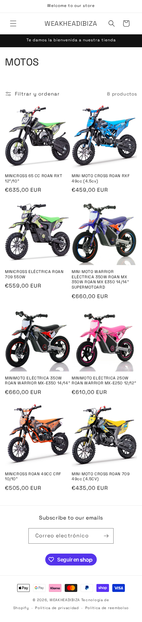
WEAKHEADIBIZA (65, 600)
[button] (13, 23)
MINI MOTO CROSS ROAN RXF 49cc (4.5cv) (100, 179)
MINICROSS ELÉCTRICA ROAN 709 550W (34, 274)
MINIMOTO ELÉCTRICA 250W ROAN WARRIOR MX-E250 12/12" (104, 381)
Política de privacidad (57, 607)
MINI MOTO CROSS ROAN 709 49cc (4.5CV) (100, 477)
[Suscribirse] (106, 536)
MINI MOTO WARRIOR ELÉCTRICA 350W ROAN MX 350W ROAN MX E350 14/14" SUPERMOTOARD (100, 279)
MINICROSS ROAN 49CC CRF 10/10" (33, 477)
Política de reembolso (107, 607)
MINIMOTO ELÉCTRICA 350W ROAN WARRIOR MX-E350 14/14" (37, 381)
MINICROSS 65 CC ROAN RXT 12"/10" (33, 179)
